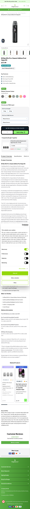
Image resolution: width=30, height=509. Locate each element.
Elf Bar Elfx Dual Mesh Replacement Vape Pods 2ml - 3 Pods (7, 368)
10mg (4, 111)
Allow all (15, 273)
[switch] (26, 254)
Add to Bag (20, 132)
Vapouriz (13, 503)
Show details (22, 268)
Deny (15, 282)
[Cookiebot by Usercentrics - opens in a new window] (22, 225)
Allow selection (15, 278)
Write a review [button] (15, 442)
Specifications (18, 156)
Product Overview (6, 156)
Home (2, 13)
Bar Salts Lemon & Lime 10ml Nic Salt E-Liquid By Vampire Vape (21, 369)
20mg (10, 111)
